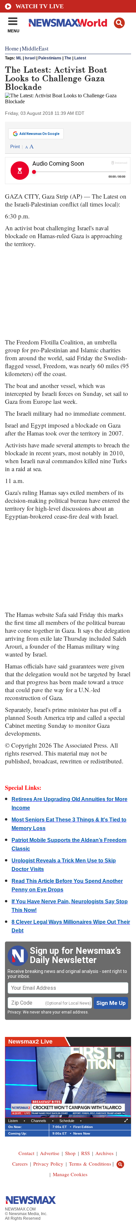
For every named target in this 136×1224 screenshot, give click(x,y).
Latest (80, 58)
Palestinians (49, 58)
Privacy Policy (48, 1163)
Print (15, 146)
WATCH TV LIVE (40, 6)
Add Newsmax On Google (39, 134)
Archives (104, 1153)
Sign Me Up (111, 1003)
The (67, 58)
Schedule (66, 1121)
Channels (38, 1121)
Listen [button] (13, 1121)
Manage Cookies (70, 1174)
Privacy (14, 1012)
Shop (70, 1153)
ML (19, 58)
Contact (26, 1153)
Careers (20, 1163)
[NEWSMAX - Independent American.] (68, 22)
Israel (30, 58)
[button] (119, 22)
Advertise (49, 1153)
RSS (85, 1153)
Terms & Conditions (90, 1163)
